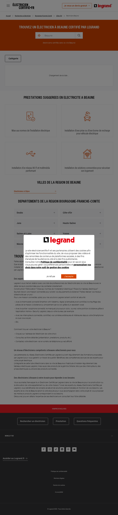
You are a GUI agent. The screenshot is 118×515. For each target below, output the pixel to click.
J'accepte (68, 276)
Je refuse (50, 276)
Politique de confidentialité (54, 262)
